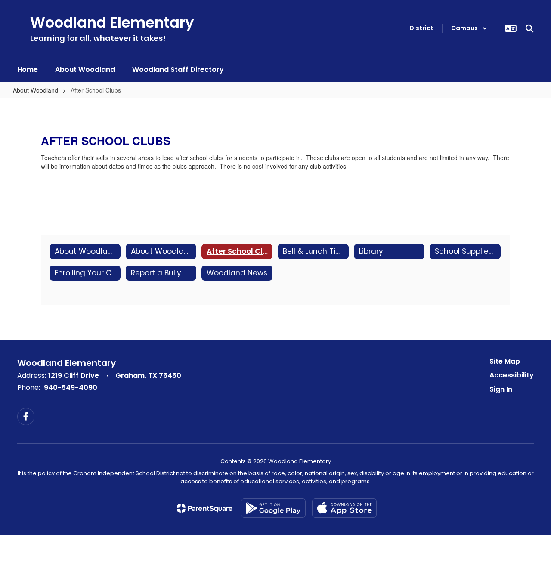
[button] (469, 28)
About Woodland (35, 90)
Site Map (504, 361)
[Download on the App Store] (344, 508)
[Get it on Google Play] (273, 508)
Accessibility (511, 375)
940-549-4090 (70, 388)
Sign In (500, 389)
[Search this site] (529, 28)
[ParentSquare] (205, 508)
